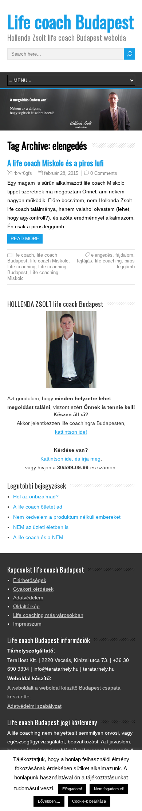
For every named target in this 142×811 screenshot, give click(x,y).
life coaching (108, 261)
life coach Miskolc (49, 261)
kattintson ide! (71, 432)
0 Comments (103, 173)
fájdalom (124, 255)
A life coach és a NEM (38, 537)
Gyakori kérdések (33, 589)
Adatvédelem (28, 598)
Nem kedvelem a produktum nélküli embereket (67, 517)
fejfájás (84, 261)
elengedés (102, 255)
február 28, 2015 (61, 173)
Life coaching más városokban (48, 615)
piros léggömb (126, 263)
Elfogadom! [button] (72, 789)
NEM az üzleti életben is (40, 527)
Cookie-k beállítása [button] (89, 801)
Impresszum (27, 624)
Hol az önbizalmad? (36, 496)
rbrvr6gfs (22, 173)
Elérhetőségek (29, 580)
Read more (25, 238)
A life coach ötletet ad (37, 507)
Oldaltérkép (26, 606)
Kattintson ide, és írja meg (70, 459)
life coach (23, 255)
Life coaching (21, 266)
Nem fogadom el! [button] (109, 789)
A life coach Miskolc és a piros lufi (55, 162)
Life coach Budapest (70, 21)
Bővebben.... (49, 801)
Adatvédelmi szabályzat (34, 706)
